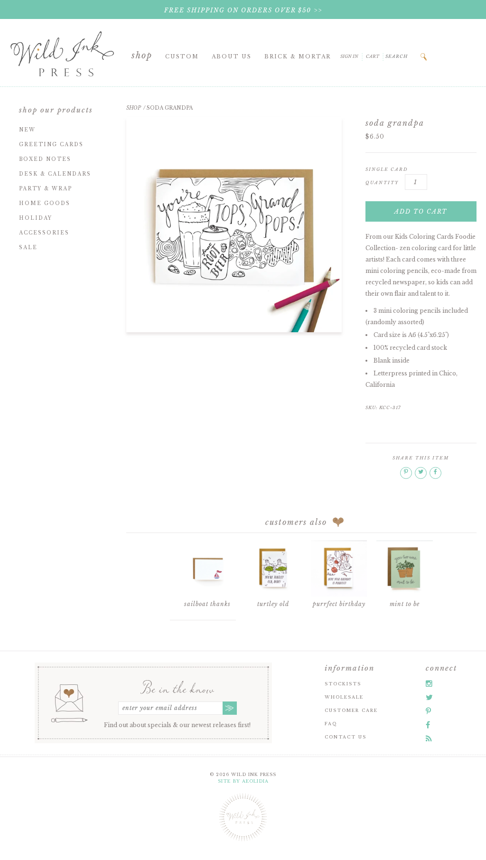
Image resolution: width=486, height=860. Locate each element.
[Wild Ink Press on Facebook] (428, 725)
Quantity (382, 182)
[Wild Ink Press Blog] (429, 738)
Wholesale (344, 697)
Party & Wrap (45, 189)
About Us (232, 56)
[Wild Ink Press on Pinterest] (428, 711)
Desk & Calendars (55, 174)
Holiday (35, 218)
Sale (28, 247)
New (27, 130)
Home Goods (44, 203)
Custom (182, 56)
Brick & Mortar (297, 56)
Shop (141, 55)
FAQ (331, 723)
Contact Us (345, 736)
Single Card (386, 169)
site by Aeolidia (243, 781)
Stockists (343, 683)
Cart (372, 56)
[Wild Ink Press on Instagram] (429, 683)
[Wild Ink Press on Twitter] (429, 697)
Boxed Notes (45, 159)
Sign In (349, 56)
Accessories (44, 233)
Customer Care (351, 710)
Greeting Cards (51, 144)
